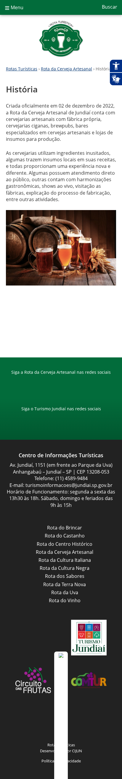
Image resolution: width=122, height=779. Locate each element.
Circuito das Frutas (33, 680)
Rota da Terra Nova (64, 584)
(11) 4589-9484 (71, 478)
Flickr (78, 722)
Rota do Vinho (65, 600)
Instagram (66, 383)
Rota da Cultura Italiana (64, 560)
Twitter (90, 722)
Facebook (55, 383)
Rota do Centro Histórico (64, 544)
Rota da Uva (64, 592)
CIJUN (77, 750)
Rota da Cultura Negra (64, 568)
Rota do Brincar (64, 527)
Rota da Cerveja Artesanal (61, 38)
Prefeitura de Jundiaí (33, 637)
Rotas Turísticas (21, 69)
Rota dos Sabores (64, 576)
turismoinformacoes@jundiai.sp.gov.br (69, 485)
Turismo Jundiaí (89, 637)
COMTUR (89, 680)
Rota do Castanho (65, 535)
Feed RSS (31, 722)
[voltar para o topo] (61, 715)
